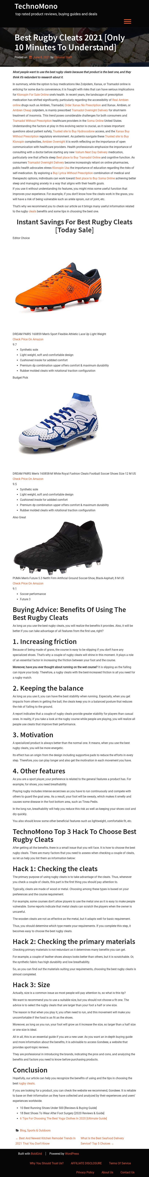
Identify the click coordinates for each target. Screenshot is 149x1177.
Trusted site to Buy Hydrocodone (73, 131)
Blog (23, 1130)
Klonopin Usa (60, 168)
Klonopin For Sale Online (33, 94)
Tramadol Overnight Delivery (90, 110)
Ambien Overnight (53, 141)
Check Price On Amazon (28, 339)
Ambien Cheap (22, 110)
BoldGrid (36, 1153)
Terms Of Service (120, 1163)
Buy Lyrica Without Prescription (73, 173)
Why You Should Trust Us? (47, 1163)
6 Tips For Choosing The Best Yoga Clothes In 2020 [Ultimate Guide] (63, 1118)
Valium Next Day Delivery (91, 152)
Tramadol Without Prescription (32, 121)
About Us (107, 1172)
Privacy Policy (85, 1172)
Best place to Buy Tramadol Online (78, 157)
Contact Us (127, 1172)
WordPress (72, 1153)
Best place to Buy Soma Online (95, 178)
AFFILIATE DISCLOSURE (86, 1163)
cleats (32, 211)
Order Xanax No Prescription (83, 105)
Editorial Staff (63, 57)
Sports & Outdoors (39, 1130)
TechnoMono (36, 6)
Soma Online (95, 121)
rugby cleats (27, 1083)
